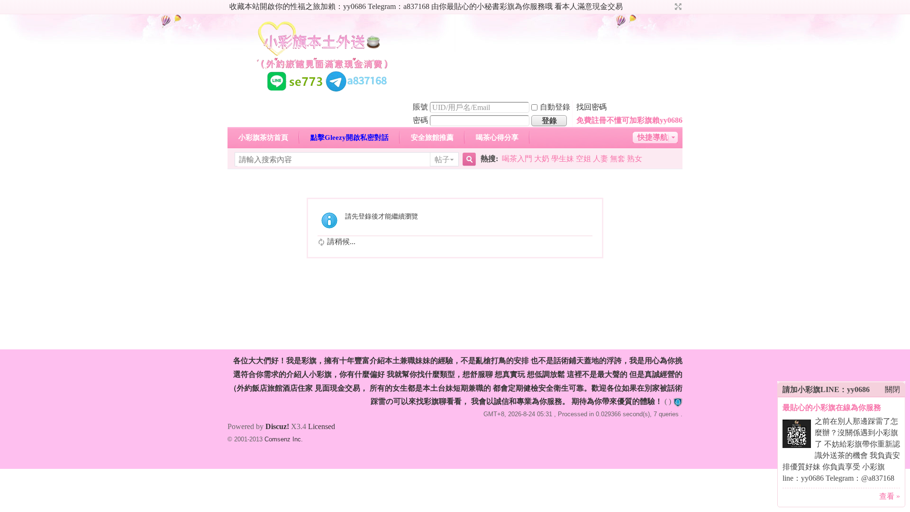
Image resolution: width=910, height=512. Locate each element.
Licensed (321, 426)
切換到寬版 (677, 6)
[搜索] (468, 159)
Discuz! (277, 426)
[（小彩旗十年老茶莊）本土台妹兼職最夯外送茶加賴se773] (322, 94)
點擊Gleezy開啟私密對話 (349, 137)
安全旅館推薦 (432, 137)
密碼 (420, 120)
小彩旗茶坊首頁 (263, 137)
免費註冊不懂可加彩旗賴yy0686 (629, 120)
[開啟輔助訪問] (669, 6)
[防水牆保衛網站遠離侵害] (677, 401)
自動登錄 (555, 107)
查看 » (889, 496)
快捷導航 (652, 137)
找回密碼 (591, 107)
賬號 (420, 107)
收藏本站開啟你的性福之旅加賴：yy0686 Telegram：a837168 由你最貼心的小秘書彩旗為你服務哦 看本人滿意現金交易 (426, 6)
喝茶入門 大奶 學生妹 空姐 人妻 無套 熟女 (572, 159)
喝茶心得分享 (497, 137)
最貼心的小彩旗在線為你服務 (832, 407)
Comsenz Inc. (283, 439)
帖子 (442, 159)
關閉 (892, 389)
